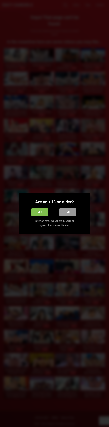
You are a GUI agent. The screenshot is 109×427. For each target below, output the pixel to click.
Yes (40, 212)
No (68, 212)
